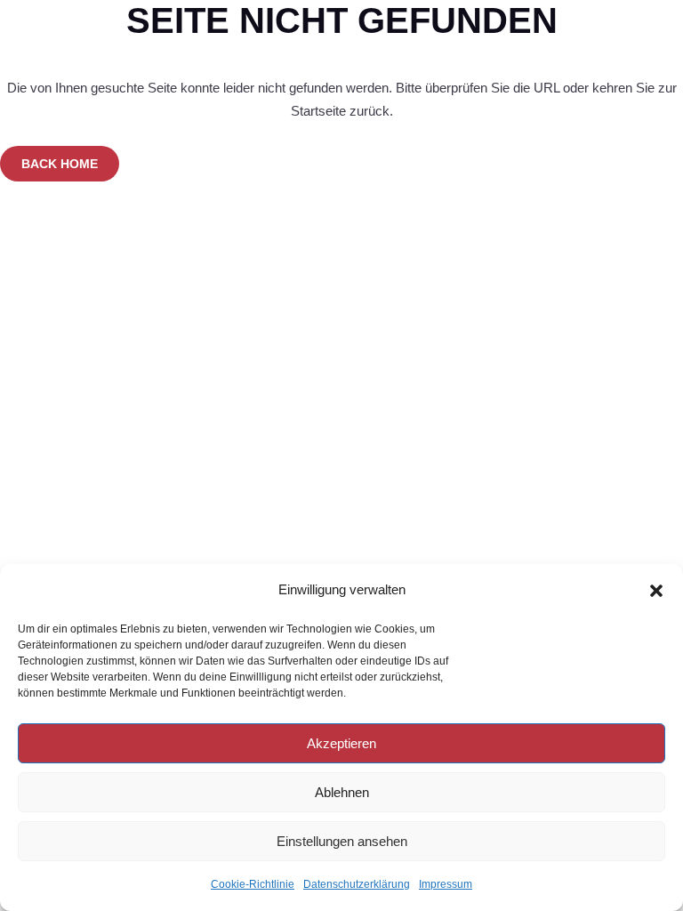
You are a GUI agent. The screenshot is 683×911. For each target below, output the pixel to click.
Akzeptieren (341, 743)
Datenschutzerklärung (356, 884)
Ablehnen (342, 792)
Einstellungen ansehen (342, 841)
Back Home (59, 164)
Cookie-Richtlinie (252, 884)
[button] (656, 591)
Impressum (445, 884)
